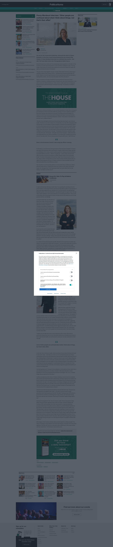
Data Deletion (49, 293)
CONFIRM (48, 289)
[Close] (77, 253)
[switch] (71, 272)
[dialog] (56, 273)
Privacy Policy (63, 293)
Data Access (56, 293)
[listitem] (56, 269)
